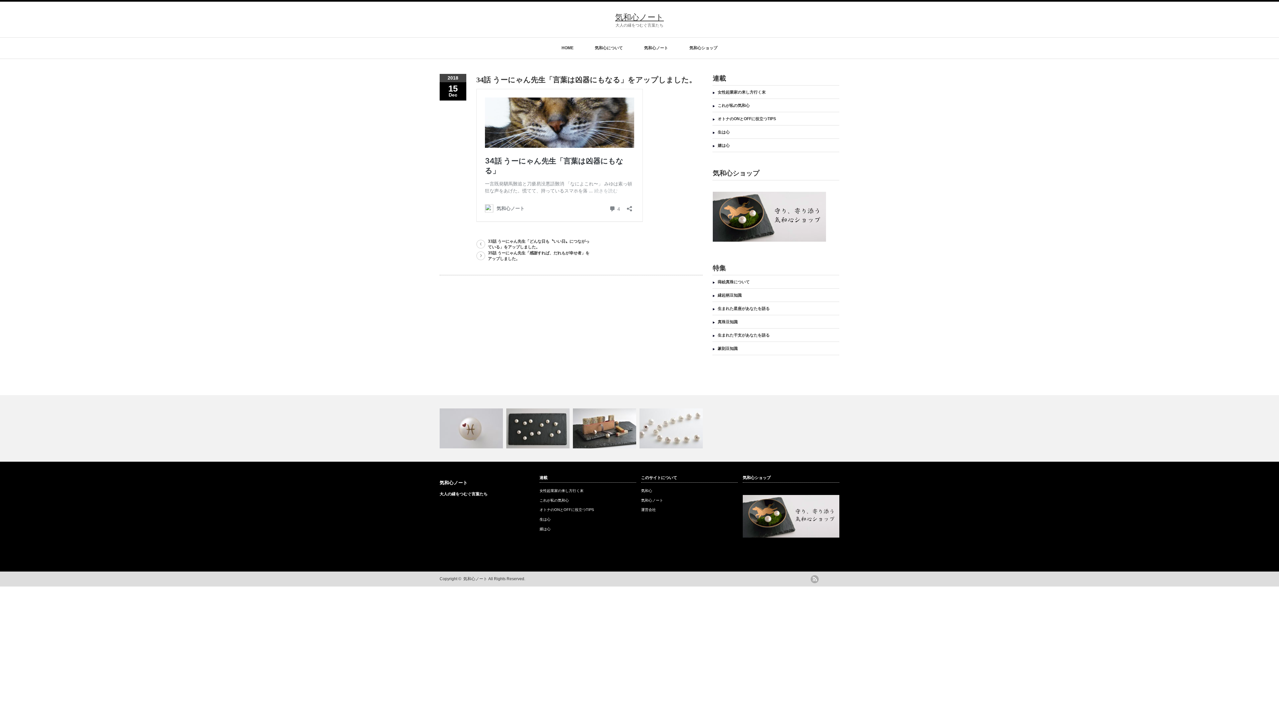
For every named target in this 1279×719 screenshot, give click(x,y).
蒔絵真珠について (734, 282)
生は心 (724, 132)
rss (815, 579)
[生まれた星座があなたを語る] (472, 428)
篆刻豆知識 (728, 348)
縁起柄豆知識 (730, 295)
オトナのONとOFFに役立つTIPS (747, 119)
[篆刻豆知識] (605, 428)
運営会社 (648, 510)
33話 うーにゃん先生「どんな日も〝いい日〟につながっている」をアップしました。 (539, 244)
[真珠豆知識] (538, 428)
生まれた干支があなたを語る (744, 335)
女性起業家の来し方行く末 (742, 92)
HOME (568, 48)
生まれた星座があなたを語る (744, 308)
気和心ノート (639, 17)
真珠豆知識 (728, 322)
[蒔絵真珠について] (672, 428)
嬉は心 (724, 145)
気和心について (609, 48)
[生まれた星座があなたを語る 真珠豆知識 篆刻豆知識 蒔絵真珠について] (639, 428)
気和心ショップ (703, 48)
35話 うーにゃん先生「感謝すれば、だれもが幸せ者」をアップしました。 (539, 256)
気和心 (646, 491)
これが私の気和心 (734, 105)
